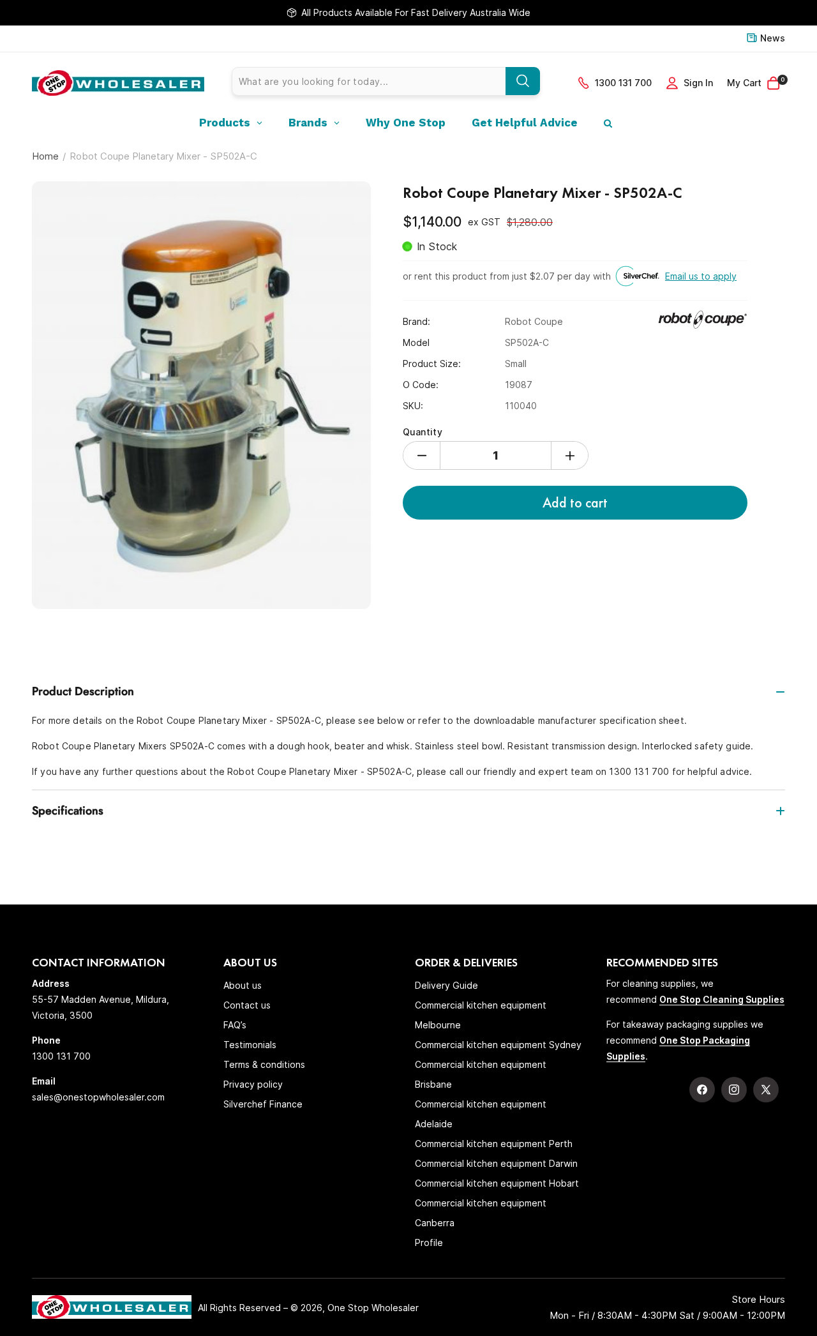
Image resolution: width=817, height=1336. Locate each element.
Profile (429, 1242)
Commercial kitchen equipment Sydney (498, 1044)
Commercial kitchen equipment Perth (494, 1143)
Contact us (247, 1005)
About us (242, 985)
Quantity (422, 431)
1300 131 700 (623, 82)
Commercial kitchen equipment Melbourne (480, 1015)
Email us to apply (701, 276)
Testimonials (249, 1044)
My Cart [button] (755, 82)
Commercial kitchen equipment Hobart (497, 1183)
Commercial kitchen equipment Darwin (496, 1163)
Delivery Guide (446, 985)
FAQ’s (234, 1024)
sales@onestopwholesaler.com (98, 1097)
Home (45, 156)
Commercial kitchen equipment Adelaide (480, 1114)
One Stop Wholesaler (373, 1307)
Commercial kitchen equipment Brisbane (480, 1074)
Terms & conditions (264, 1064)
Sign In (698, 82)
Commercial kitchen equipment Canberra (480, 1212)
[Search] (523, 81)
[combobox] (386, 81)
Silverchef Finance (263, 1104)
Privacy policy (253, 1084)
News (772, 38)
